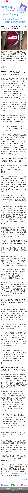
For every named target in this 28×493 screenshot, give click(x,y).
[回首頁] (4, 1)
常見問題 (8, 488)
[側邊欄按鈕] (26, 1)
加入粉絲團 (6, 485)
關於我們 (20, 488)
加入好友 (16, 485)
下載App (25, 485)
